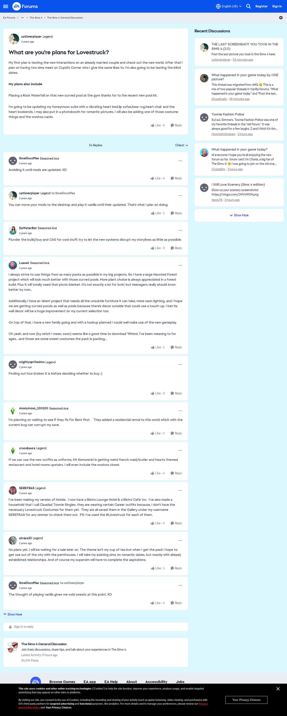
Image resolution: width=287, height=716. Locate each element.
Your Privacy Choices (246, 699)
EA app (90, 681)
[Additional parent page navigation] (22, 18)
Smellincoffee (29, 158)
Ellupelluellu (219, 99)
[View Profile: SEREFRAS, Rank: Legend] (13, 490)
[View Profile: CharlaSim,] (204, 152)
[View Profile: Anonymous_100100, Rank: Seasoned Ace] (13, 411)
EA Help (111, 681)
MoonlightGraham (223, 134)
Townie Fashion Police (228, 114)
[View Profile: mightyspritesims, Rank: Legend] (13, 364)
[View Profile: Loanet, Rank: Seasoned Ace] (13, 265)
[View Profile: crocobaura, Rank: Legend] (13, 450)
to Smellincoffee (63, 193)
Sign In (277, 6)
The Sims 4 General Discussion (65, 17)
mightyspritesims (32, 362)
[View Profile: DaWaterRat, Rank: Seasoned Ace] (13, 230)
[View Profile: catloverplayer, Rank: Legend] (14, 39)
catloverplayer (31, 36)
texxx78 (217, 200)
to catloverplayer (72, 583)
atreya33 (25, 538)
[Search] (248, 6)
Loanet (24, 263)
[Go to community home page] (25, 6)
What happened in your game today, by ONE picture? (245, 77)
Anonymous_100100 (33, 408)
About (131, 681)
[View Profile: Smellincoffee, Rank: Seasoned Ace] (13, 161)
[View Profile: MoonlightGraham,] (204, 117)
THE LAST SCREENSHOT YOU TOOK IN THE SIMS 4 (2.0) (245, 46)
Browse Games (62, 681)
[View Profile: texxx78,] (204, 188)
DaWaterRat (28, 228)
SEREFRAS (26, 488)
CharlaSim (218, 169)
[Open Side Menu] (5, 6)
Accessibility (156, 681)
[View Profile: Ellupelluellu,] (204, 78)
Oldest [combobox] (181, 145)
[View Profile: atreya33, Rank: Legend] (13, 540)
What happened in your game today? (239, 149)
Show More (15, 614)
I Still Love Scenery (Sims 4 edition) (238, 184)
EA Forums (9, 17)
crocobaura (27, 448)
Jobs (180, 681)
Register (261, 6)
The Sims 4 (36, 17)
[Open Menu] (281, 18)
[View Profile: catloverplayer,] (204, 47)
